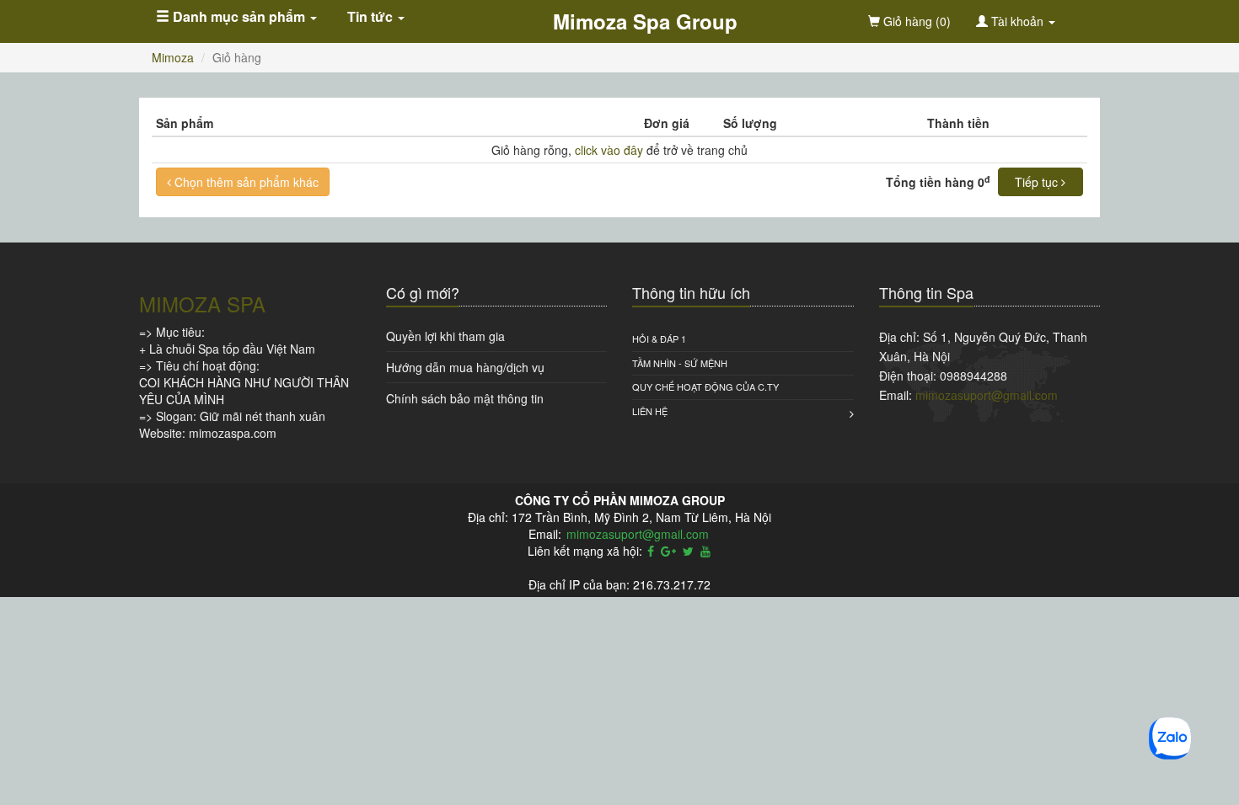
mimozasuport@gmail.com (986, 395)
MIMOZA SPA (202, 303)
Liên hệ (650, 411)
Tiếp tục (1038, 181)
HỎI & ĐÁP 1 (659, 338)
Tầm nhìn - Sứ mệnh (679, 363)
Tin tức (371, 16)
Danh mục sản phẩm (238, 16)
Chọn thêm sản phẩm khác (245, 181)
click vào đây (609, 149)
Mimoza (173, 57)
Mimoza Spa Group (645, 21)
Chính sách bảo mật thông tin (465, 398)
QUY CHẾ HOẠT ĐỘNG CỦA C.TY (705, 386)
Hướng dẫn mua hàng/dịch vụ (465, 367)
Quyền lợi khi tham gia (445, 336)
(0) (915, 21)
